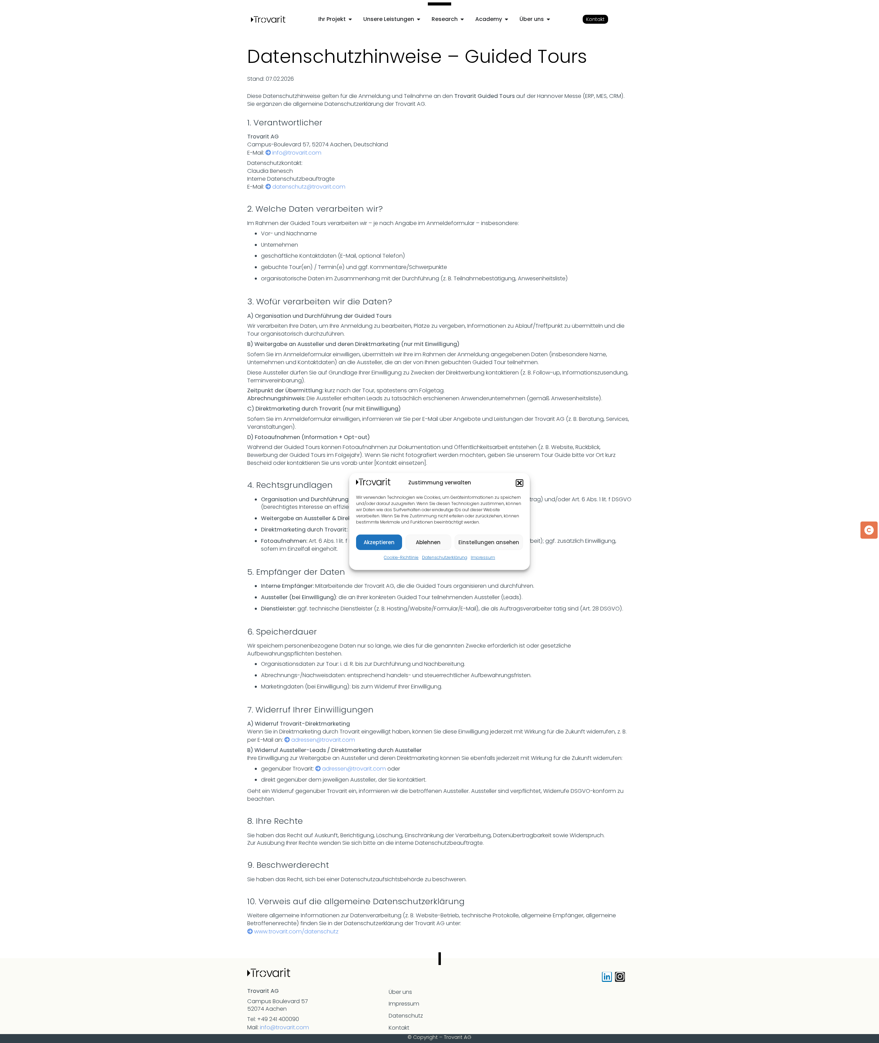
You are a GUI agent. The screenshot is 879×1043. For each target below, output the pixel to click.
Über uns (400, 992)
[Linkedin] (607, 977)
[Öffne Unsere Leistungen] (418, 19)
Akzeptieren (379, 542)
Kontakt (399, 1028)
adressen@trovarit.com (323, 740)
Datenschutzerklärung (444, 557)
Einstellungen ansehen (488, 542)
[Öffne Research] (462, 19)
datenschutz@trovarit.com (308, 187)
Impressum (483, 557)
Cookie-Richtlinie (401, 557)
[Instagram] (620, 977)
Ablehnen (428, 542)
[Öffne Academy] (506, 19)
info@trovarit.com (296, 153)
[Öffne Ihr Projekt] (350, 19)
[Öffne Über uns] (548, 19)
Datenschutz (406, 1016)
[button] (519, 483)
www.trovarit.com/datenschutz (296, 931)
